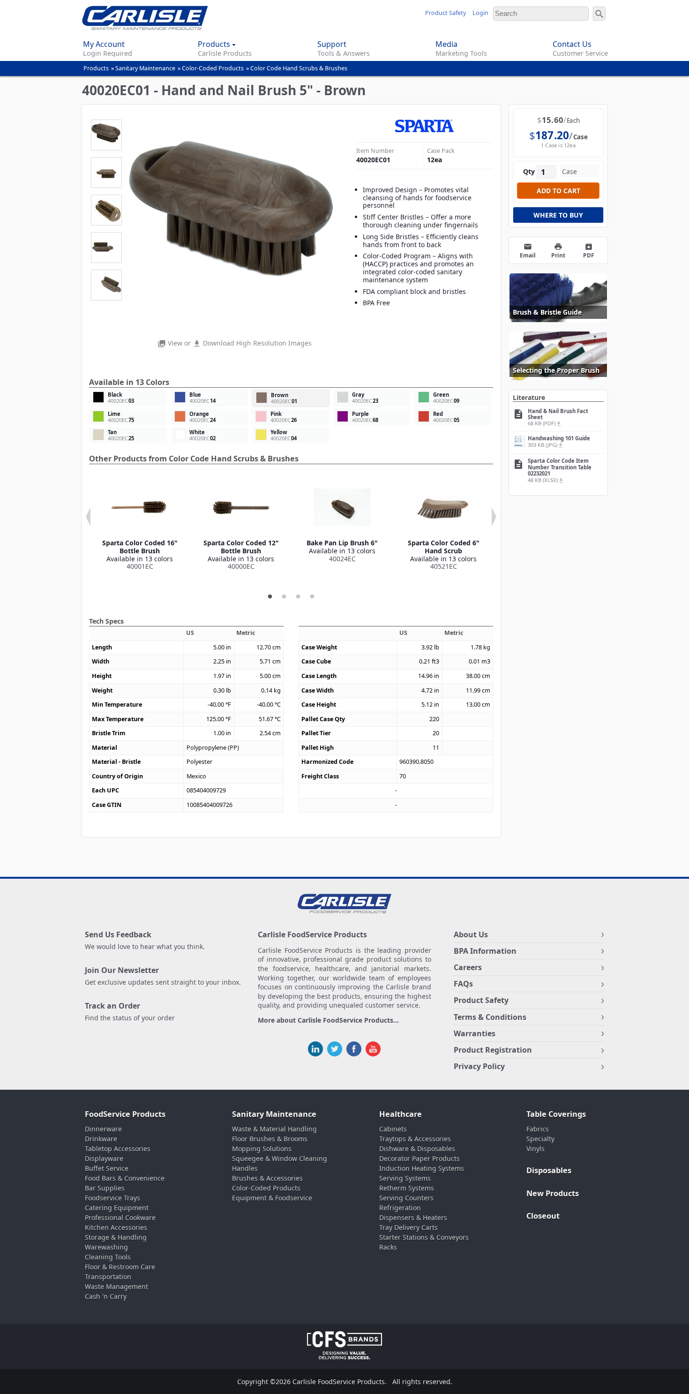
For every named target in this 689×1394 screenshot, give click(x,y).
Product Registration (493, 1050)
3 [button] (298, 597)
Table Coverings (556, 1114)
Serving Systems (405, 1178)
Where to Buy (558, 215)
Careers (468, 967)
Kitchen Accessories (116, 1227)
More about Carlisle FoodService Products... (328, 1021)
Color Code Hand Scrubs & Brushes (298, 68)
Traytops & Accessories (415, 1138)
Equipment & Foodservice (272, 1197)
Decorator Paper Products (419, 1158)
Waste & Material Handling (274, 1128)
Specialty (540, 1138)
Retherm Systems (406, 1187)
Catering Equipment (117, 1207)
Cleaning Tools (108, 1256)
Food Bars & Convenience (125, 1178)
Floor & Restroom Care (120, 1266)
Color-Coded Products (213, 68)
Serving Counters (406, 1197)
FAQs (463, 984)
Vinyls (535, 1148)
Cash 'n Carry (106, 1296)
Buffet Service (106, 1168)
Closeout (543, 1216)
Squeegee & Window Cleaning (279, 1158)
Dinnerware (103, 1128)
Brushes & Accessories (267, 1178)
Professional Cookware (120, 1217)
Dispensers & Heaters (413, 1217)
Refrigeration (400, 1207)
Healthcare (400, 1114)
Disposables (548, 1170)
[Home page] (145, 27)
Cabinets (393, 1128)
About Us (471, 934)
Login (480, 13)
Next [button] (494, 516)
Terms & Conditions (490, 1017)
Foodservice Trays (112, 1197)
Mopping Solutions (262, 1148)
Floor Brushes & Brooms (269, 1138)
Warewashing (106, 1247)
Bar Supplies (105, 1187)
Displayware (104, 1158)
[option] (140, 525)
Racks (388, 1247)
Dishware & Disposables (417, 1148)
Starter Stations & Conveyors (424, 1237)
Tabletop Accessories (117, 1148)
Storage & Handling (116, 1237)
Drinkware (101, 1138)
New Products (552, 1193)
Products (96, 68)
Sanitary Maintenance (145, 68)
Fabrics (537, 1128)
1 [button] (270, 597)
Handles (245, 1168)
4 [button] (312, 597)
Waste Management (116, 1286)
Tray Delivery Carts (408, 1227)
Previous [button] (88, 516)
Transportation (108, 1276)
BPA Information (485, 951)
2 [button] (284, 597)
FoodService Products (125, 1114)
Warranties (474, 1033)
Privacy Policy (479, 1066)
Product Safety (445, 13)
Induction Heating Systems (421, 1168)
